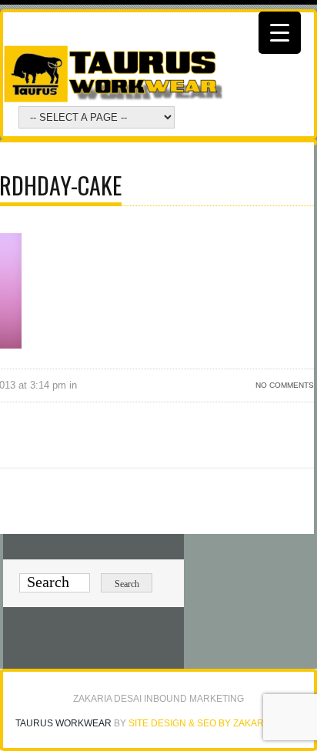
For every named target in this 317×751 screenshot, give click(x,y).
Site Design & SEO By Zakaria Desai (215, 723)
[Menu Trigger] (280, 33)
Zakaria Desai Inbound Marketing (158, 698)
